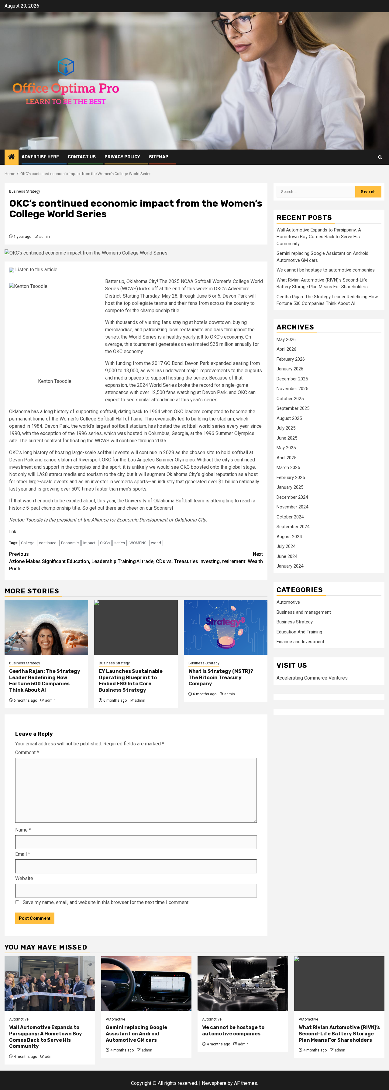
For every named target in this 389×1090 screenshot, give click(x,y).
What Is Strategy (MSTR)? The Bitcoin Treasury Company (220, 677)
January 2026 (290, 369)
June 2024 (287, 556)
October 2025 (290, 398)
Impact (89, 543)
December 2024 (292, 497)
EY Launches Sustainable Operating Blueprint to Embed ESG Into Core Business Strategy (131, 680)
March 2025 (288, 468)
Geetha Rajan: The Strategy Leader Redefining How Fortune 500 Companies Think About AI (44, 680)
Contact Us (82, 157)
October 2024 (290, 517)
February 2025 (291, 477)
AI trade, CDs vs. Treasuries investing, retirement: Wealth (199, 557)
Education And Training (299, 632)
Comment (27, 752)
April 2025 (286, 458)
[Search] (380, 157)
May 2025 (286, 448)
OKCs (105, 543)
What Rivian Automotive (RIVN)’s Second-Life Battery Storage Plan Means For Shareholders (339, 1033)
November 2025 (292, 389)
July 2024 (286, 546)
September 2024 (293, 527)
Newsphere (214, 1083)
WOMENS (137, 543)
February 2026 (291, 359)
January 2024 (290, 566)
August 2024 (289, 536)
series (119, 543)
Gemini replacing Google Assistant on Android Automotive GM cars (136, 1033)
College (27, 543)
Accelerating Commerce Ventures (312, 678)
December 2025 (292, 379)
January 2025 (290, 487)
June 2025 (287, 438)
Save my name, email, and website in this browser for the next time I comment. (106, 902)
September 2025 (293, 408)
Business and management (304, 612)
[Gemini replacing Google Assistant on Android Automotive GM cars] (146, 983)
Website (24, 878)
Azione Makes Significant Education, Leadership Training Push (72, 561)
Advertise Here (40, 157)
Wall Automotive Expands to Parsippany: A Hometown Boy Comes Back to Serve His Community (319, 236)
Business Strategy (24, 191)
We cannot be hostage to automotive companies (326, 270)
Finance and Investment (300, 641)
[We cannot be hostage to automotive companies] (243, 983)
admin (44, 237)
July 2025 (286, 428)
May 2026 (286, 339)
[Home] (11, 157)
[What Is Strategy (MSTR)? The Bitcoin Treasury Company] (225, 627)
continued (48, 543)
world (156, 543)
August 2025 (289, 418)
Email (22, 854)
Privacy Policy (122, 157)
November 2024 (292, 507)
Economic (70, 543)
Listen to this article (35, 269)
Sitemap (158, 157)
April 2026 (286, 349)
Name (23, 830)
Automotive (288, 602)
